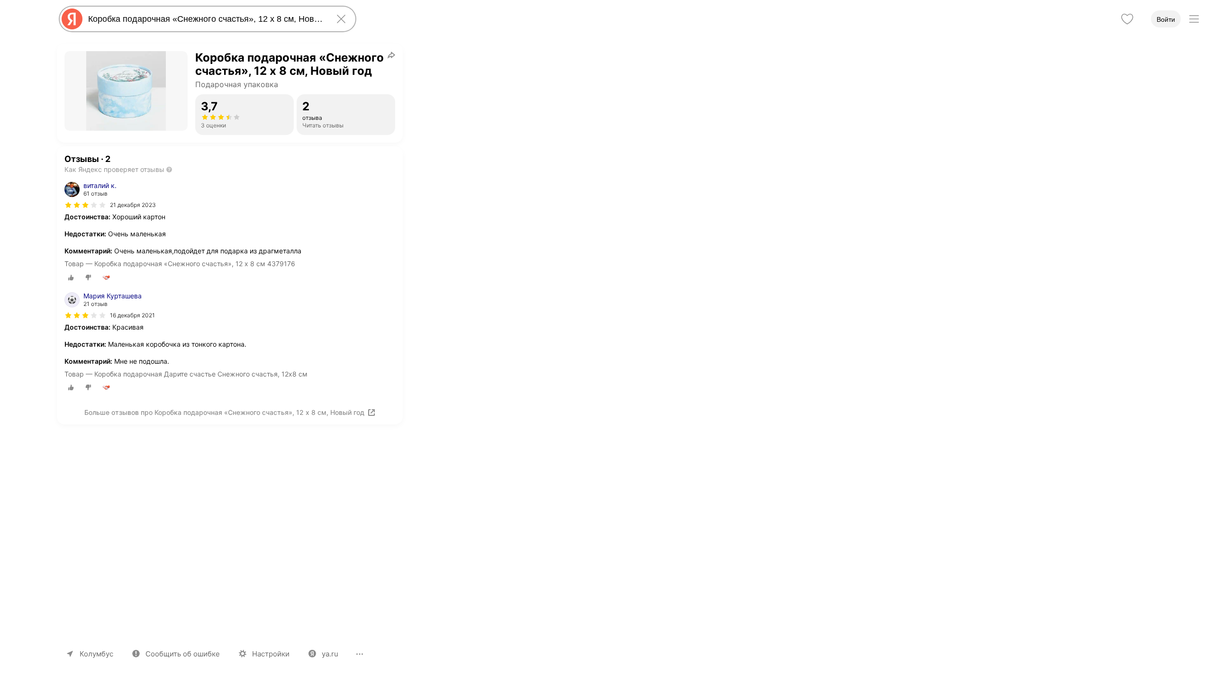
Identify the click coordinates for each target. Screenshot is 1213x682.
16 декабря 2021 (132, 315)
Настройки (271, 653)
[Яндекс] (72, 19)
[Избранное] (1127, 19)
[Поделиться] (391, 55)
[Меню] (1194, 18)
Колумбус (96, 653)
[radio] (71, 277)
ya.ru (330, 653)
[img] (85, 205)
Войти (1166, 19)
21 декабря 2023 (133, 204)
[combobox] (205, 19)
